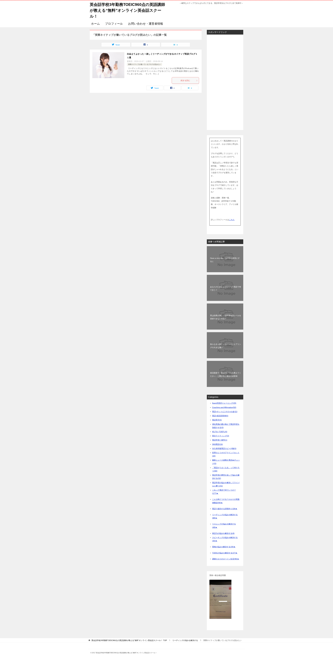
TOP (129, 640)
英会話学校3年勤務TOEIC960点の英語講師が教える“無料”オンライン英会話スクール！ (127, 10)
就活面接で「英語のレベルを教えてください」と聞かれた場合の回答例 (225, 374)
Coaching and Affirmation (224, 407)
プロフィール (114, 23)
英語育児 (217, 420)
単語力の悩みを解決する (223, 533)
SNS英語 (217, 444)
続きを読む (185, 80)
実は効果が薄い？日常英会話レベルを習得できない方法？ (225, 317)
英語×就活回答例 (220, 416)
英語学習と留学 (219, 440)
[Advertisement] (225, 82)
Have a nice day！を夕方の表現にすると (225, 259)
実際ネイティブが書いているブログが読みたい (144, 64)
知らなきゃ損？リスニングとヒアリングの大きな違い (225, 345)
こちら (232, 220)
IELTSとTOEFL (219, 432)
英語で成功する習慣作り (224, 509)
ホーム (95, 23)
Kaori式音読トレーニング (224, 403)
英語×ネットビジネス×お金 (224, 412)
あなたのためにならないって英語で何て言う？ (225, 288)
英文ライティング (220, 436)
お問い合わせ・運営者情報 (145, 23)
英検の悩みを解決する (223, 547)
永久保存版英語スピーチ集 (224, 448)
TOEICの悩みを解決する (224, 553)
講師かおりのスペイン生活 (224, 559)
